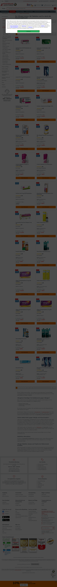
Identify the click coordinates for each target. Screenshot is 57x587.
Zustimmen (30, 27)
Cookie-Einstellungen (14, 27)
